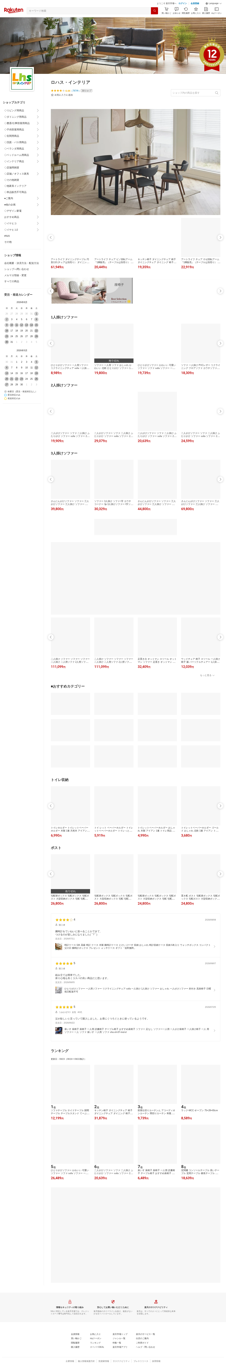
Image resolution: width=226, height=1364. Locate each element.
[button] (214, 3)
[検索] (154, 10)
